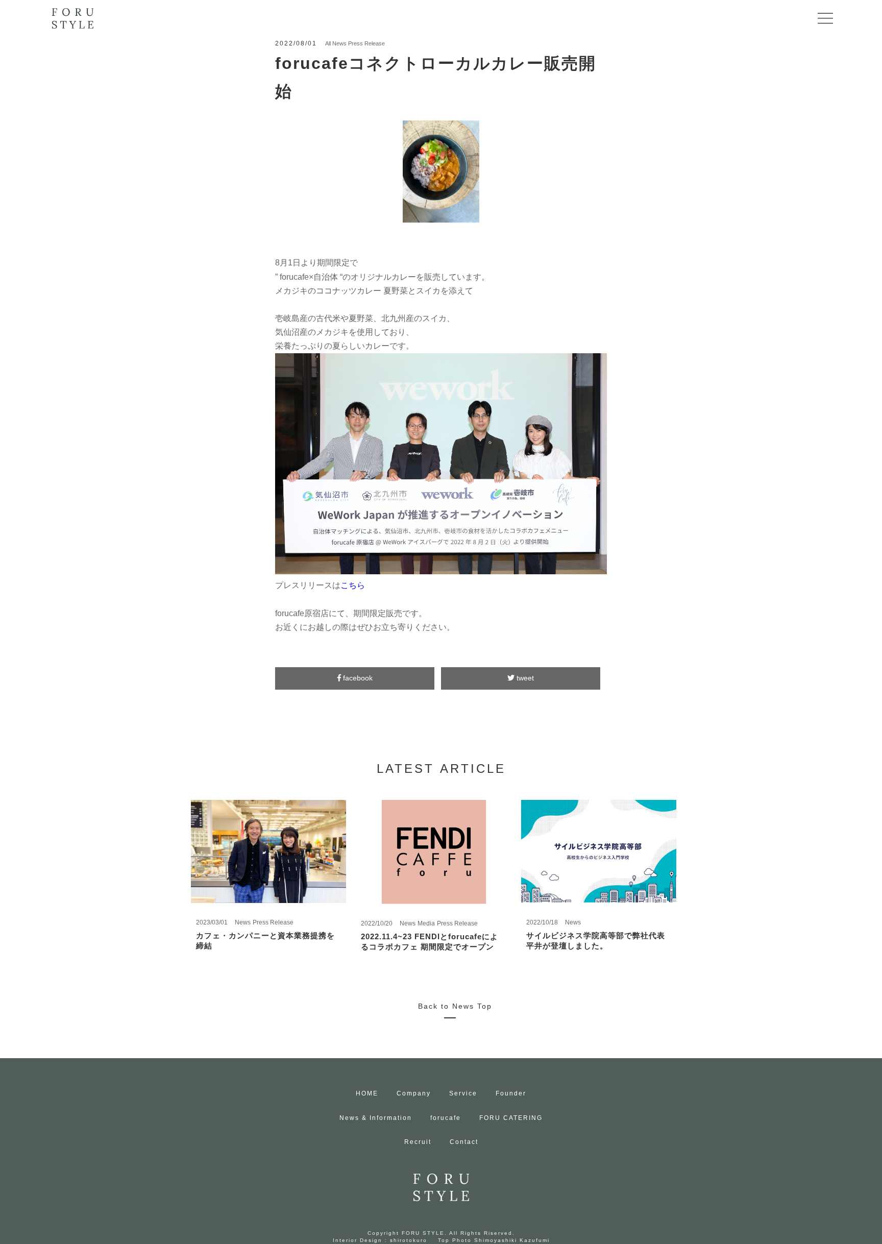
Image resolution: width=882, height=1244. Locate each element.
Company (414, 1093)
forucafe (445, 1117)
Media (426, 923)
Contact (464, 1141)
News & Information (375, 1117)
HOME (367, 1093)
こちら (352, 585)
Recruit (417, 1141)
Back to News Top (455, 1006)
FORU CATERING (511, 1117)
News (339, 43)
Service (463, 1093)
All (328, 43)
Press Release (366, 43)
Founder (511, 1093)
